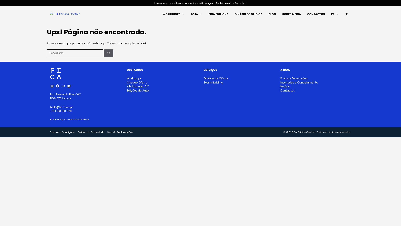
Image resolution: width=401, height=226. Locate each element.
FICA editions (218, 14)
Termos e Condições (62, 132)
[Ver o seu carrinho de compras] (346, 14)
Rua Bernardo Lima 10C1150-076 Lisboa (65, 96)
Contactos (316, 14)
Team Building (213, 82)
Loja (194, 14)
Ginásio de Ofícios (248, 14)
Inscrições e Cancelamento (299, 82)
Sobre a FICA (291, 14)
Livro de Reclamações (120, 132)
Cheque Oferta (137, 82)
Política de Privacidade (91, 132)
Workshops (171, 14)
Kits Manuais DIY (138, 86)
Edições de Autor (138, 90)
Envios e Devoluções (294, 78)
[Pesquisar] (108, 53)
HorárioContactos (287, 88)
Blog (272, 14)
